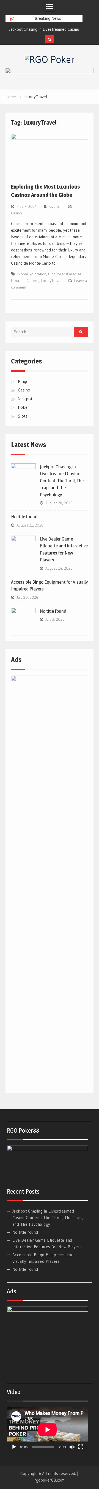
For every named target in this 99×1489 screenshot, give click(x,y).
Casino (16, 213)
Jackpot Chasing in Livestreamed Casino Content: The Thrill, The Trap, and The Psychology (62, 480)
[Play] (14, 1447)
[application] (47, 1429)
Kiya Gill (55, 206)
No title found (24, 516)
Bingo (23, 381)
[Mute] (72, 1447)
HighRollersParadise (64, 274)
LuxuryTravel (51, 280)
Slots (23, 416)
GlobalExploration (31, 274)
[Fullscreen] (81, 1447)
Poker (23, 407)
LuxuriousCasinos (25, 280)
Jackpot (25, 398)
